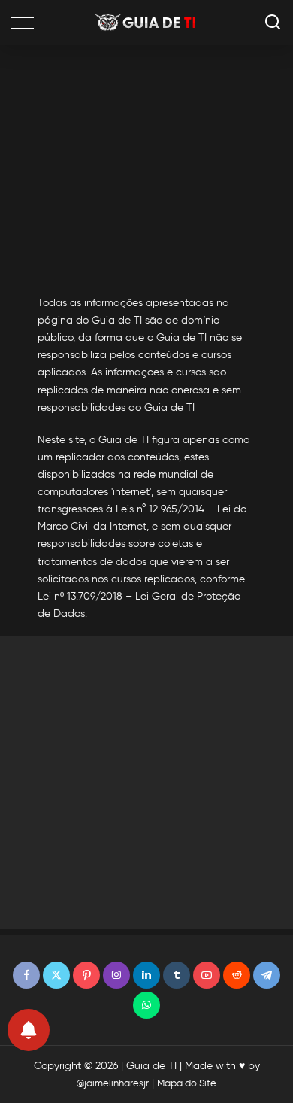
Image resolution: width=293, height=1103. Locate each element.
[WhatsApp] (146, 1005)
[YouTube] (206, 975)
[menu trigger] (30, 22)
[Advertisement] (146, 163)
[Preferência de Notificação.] (29, 1030)
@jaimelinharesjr (113, 1083)
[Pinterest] (86, 975)
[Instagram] (116, 975)
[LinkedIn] (146, 975)
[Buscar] (273, 22)
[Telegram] (266, 975)
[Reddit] (236, 975)
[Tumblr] (176, 975)
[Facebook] (26, 975)
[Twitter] (56, 975)
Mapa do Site (186, 1083)
